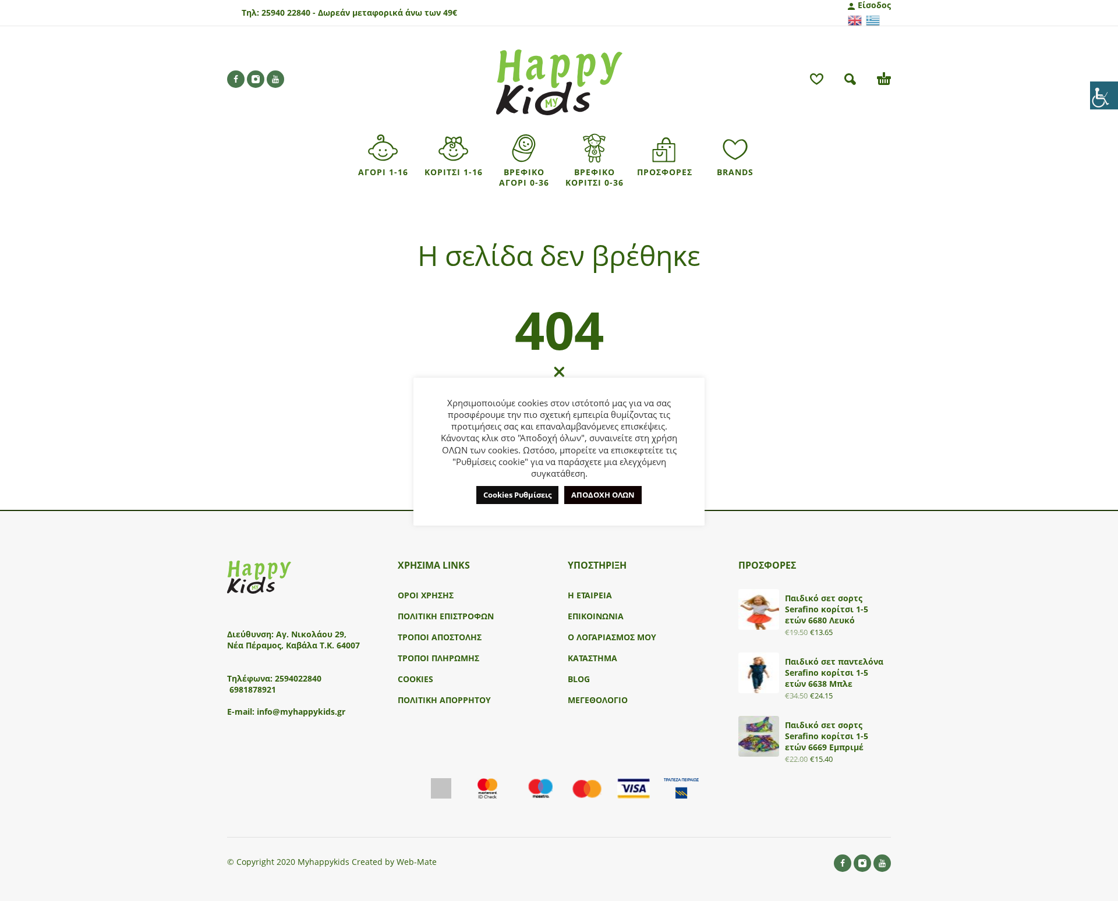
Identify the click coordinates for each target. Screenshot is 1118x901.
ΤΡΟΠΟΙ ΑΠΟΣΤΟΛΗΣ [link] (440, 637)
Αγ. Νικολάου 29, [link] (311, 634)
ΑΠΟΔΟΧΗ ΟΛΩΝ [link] (603, 494)
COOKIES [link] (415, 678)
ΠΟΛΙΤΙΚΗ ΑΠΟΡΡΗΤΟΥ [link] (444, 699)
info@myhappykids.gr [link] (301, 711)
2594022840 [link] (298, 678)
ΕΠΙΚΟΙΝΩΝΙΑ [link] (596, 616)
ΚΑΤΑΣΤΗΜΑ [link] (592, 658)
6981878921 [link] (252, 689)
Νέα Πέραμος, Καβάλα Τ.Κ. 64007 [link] (294, 645)
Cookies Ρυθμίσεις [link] (517, 494)
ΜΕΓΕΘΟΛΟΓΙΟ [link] (598, 699)
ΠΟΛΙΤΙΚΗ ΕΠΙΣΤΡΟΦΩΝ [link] (446, 616)
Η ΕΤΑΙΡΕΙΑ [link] (590, 595)
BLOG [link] (579, 678)
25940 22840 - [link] (288, 12)
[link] (1104, 95)
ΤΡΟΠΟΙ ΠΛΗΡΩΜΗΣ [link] (438, 658)
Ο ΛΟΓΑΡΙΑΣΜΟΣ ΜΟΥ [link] (612, 637)
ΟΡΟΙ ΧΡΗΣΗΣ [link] (426, 595)
